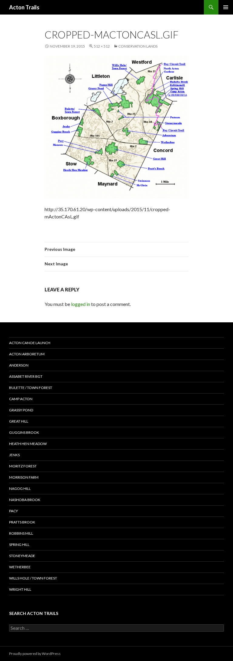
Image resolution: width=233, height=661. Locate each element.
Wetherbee (20, 567)
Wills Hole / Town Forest (33, 578)
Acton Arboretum (27, 354)
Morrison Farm (24, 477)
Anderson (19, 365)
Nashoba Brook (24, 499)
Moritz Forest (23, 466)
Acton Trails (24, 7)
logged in (80, 304)
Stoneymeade (22, 555)
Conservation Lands (137, 46)
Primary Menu (225, 7)
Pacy (13, 511)
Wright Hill (20, 589)
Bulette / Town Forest (30, 387)
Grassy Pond (21, 410)
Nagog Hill (20, 488)
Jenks (14, 455)
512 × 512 (102, 46)
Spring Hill (19, 544)
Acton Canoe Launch (29, 342)
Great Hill (18, 421)
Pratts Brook (22, 522)
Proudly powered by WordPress (35, 653)
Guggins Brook (24, 432)
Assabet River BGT (25, 376)
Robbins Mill (21, 533)
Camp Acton (20, 399)
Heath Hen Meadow (28, 443)
